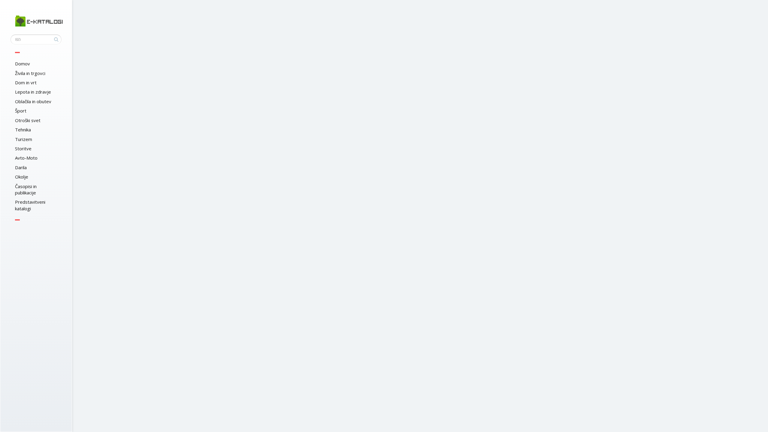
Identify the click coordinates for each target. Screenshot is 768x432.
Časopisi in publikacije (26, 189)
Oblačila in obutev (33, 101)
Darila (21, 167)
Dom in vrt (26, 83)
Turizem (23, 139)
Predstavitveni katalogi (30, 205)
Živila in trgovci (30, 73)
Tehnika (23, 130)
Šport (20, 111)
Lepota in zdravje (33, 92)
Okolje (21, 177)
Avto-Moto (26, 158)
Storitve (23, 149)
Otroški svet (27, 120)
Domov (22, 64)
